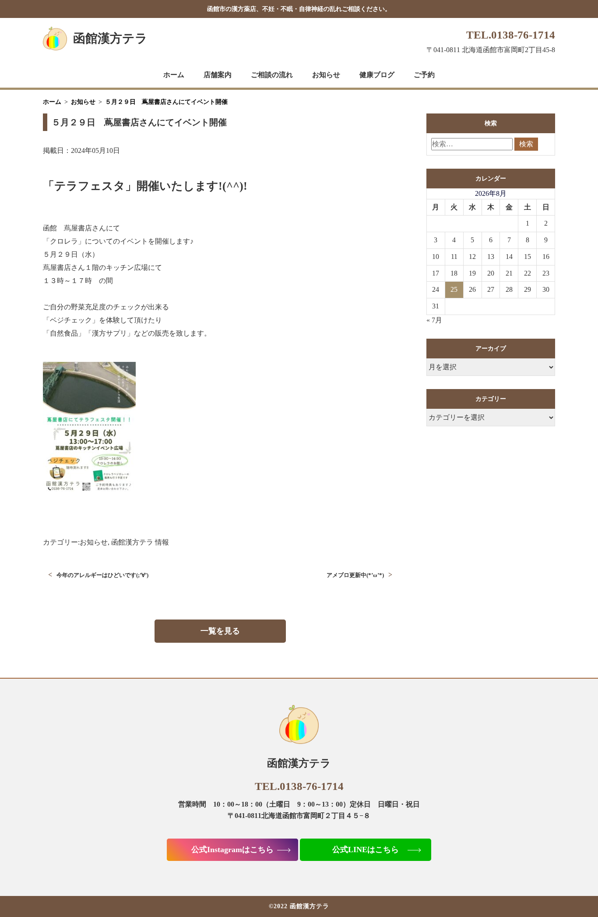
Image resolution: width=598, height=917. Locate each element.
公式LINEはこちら (365, 849)
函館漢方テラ (110, 38)
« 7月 (434, 320)
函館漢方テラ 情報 (140, 542)
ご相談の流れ (272, 74)
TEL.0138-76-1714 (510, 35)
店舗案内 (218, 74)
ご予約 (424, 74)
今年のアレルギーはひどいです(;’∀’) (102, 575)
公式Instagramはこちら (232, 849)
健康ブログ (376, 74)
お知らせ (326, 74)
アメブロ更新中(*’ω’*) (355, 575)
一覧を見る (220, 631)
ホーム (173, 74)
